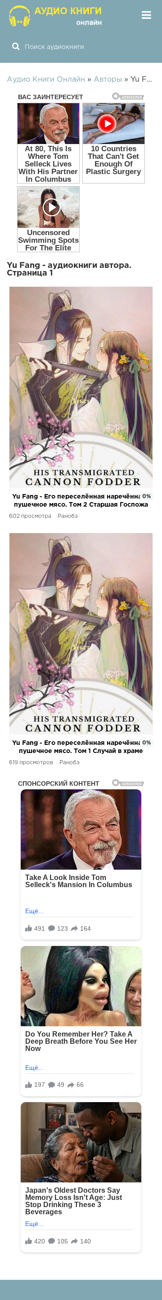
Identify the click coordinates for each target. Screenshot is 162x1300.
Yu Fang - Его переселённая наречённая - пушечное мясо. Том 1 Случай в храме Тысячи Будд (81, 747)
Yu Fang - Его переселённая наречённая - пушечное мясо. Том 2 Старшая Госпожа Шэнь (81, 501)
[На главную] (56, 15)
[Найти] (16, 47)
